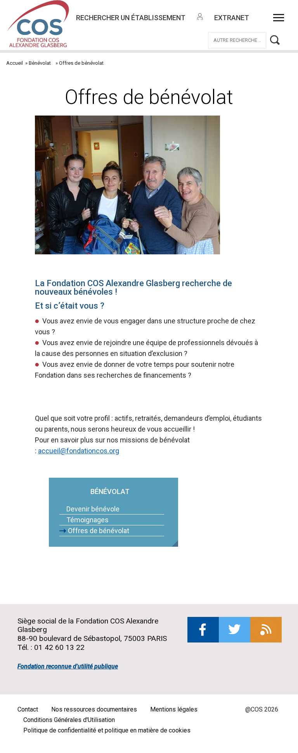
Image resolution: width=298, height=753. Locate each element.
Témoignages (87, 520)
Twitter (234, 629)
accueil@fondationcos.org (78, 451)
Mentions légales (174, 709)
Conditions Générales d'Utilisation (69, 720)
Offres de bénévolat (98, 531)
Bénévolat (40, 63)
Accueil (14, 63)
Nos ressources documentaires (94, 709)
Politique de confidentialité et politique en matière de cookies (107, 730)
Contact (27, 709)
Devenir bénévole (93, 509)
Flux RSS (266, 629)
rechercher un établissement (130, 18)
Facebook (203, 629)
